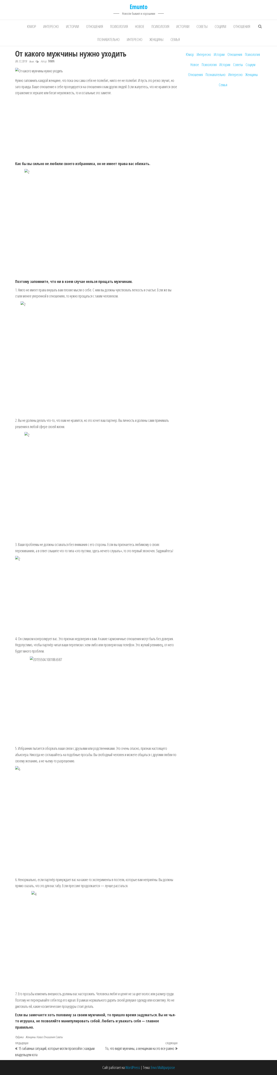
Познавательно (108, 39)
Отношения (94, 26)
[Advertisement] (96, 128)
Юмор (31, 26)
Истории (72, 26)
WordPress (132, 1067)
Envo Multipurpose (163, 1067)
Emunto (139, 7)
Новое (139, 26)
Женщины (156, 39)
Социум (220, 26)
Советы (202, 26)
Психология (119, 26)
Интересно (51, 26)
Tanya (51, 61)
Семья (175, 39)
